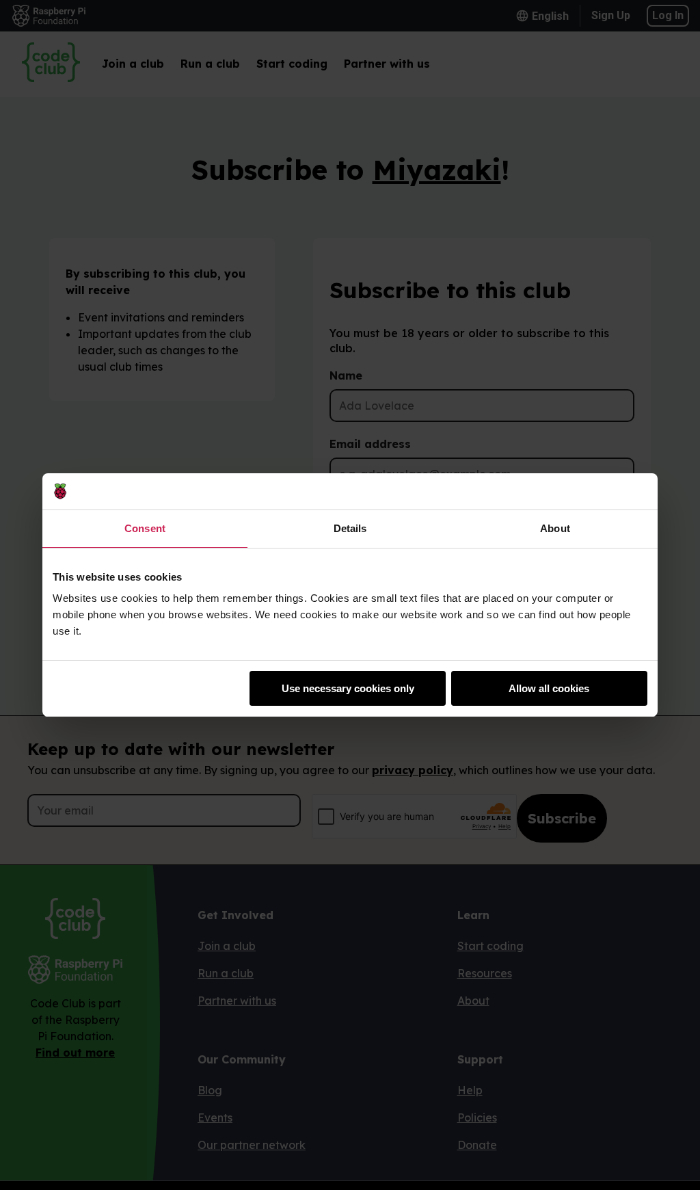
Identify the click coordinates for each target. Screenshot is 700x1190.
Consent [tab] (144, 528)
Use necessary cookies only (348, 688)
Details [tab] (350, 528)
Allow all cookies (549, 688)
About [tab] (555, 528)
